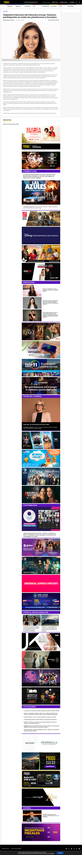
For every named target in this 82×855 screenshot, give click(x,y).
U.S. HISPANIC (53, 6)
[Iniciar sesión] (79, 2)
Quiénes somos (5, 848)
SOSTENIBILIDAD (45, 6)
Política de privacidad (16, 848)
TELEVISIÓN (9, 6)
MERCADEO (18, 6)
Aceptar (60, 853)
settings (52, 853)
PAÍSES (60, 6)
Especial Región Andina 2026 (30, 2)
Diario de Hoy (7, 120)
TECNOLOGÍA (27, 6)
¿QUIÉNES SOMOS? (64, 2)
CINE (34, 6)
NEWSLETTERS (55, 2)
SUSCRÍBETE (72, 2)
